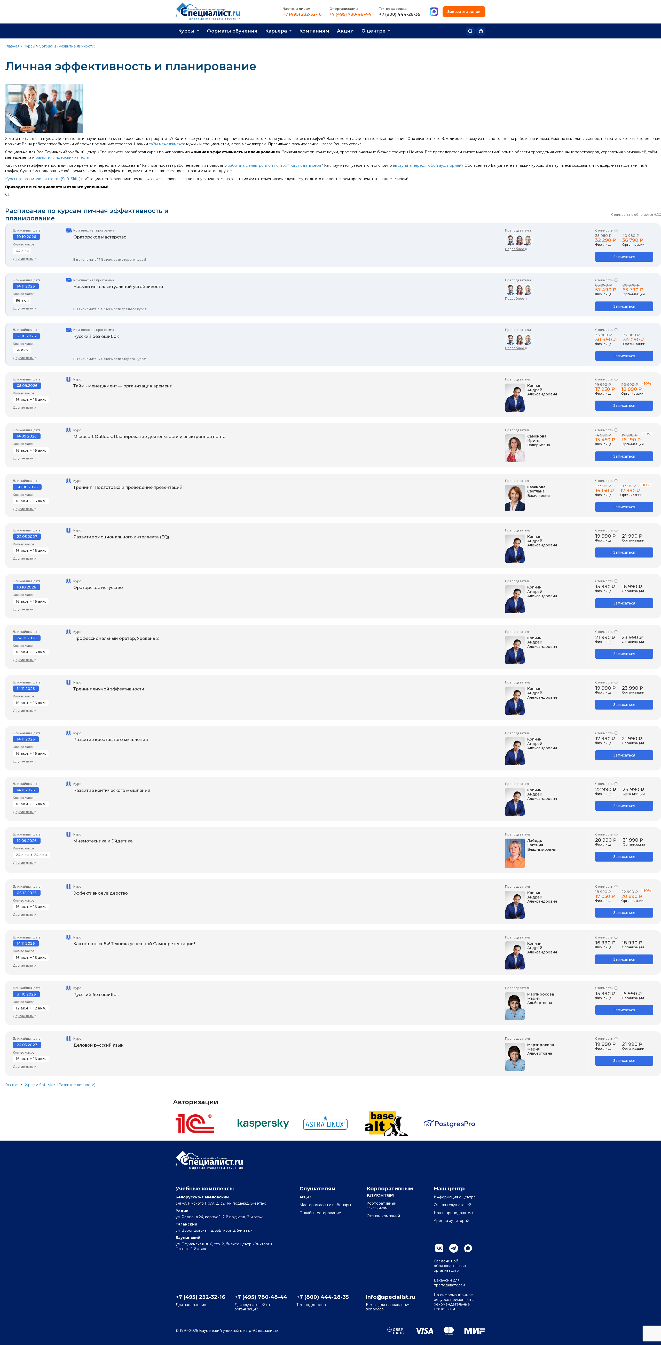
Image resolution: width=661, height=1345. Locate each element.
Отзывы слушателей (452, 1205)
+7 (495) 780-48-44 (350, 14)
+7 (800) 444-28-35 (399, 14)
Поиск (470, 31)
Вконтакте (439, 1248)
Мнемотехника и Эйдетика (103, 841)
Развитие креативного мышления (110, 739)
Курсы (186, 31)
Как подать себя (305, 165)
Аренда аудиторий (451, 1220)
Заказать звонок (464, 11)
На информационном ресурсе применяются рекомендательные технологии (455, 1302)
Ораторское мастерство (100, 237)
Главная (12, 46)
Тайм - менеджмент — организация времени (123, 386)
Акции (345, 31)
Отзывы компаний (383, 1216)
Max (468, 1248)
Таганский (186, 1224)
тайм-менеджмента (167, 144)
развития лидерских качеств (62, 157)
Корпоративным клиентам (390, 1191)
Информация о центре (455, 1197)
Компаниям (314, 31)
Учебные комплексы (205, 1188)
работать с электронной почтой (257, 165)
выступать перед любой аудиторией (427, 165)
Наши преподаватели (454, 1213)
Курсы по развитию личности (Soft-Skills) (42, 179)
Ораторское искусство (98, 587)
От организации (343, 9)
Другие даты (23, 259)
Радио (182, 1210)
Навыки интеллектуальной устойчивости (118, 286)
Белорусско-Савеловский (202, 1197)
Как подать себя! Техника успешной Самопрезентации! (134, 943)
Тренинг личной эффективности (108, 689)
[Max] (434, 12)
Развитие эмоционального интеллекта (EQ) (121, 537)
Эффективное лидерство (100, 893)
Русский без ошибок (96, 336)
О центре (373, 31)
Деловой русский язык (98, 1045)
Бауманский (188, 1237)
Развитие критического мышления (111, 790)
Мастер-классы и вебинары (325, 1205)
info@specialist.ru (390, 1297)
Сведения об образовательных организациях (450, 1266)
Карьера (276, 31)
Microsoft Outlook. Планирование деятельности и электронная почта (149, 436)
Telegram (453, 1248)
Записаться (624, 256)
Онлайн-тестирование (320, 1213)
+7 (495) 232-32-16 (302, 14)
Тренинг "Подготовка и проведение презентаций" (128, 487)
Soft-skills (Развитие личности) (67, 46)
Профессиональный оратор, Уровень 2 (116, 638)
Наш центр (449, 1188)
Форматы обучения (232, 31)
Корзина (480, 31)
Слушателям (318, 1188)
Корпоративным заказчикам (382, 1205)
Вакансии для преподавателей (449, 1282)
